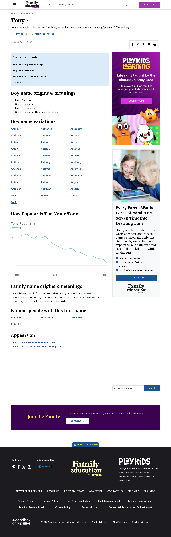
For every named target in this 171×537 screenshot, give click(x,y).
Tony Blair (16, 317)
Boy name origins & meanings (28, 64)
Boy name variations (23, 70)
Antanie (15, 155)
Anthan (74, 155)
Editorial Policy (49, 501)
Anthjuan (46, 188)
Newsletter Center (29, 491)
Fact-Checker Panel (109, 501)
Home (14, 13)
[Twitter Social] (24, 467)
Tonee (44, 195)
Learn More (135, 277)
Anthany (16, 175)
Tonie (14, 202)
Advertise (95, 491)
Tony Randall (76, 317)
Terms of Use (89, 507)
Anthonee (46, 128)
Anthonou (76, 175)
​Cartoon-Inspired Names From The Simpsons (38, 346)
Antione (15, 182)
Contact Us (115, 491)
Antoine (15, 142)
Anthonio (46, 135)
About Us (53, 491)
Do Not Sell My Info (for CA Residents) (130, 507)
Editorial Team (74, 491)
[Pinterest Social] (13, 467)
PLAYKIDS (149, 491)
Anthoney (76, 128)
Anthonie (16, 135)
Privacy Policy (25, 501)
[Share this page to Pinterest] (138, 44)
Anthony (16, 128)
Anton (44, 142)
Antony (15, 148)
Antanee (75, 148)
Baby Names (26, 13)
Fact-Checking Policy (78, 501)
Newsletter (150, 4)
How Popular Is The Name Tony (29, 76)
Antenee (45, 155)
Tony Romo (17, 324)
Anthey (15, 162)
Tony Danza (47, 317)
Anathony (76, 162)
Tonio (14, 195)
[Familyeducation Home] (86, 468)
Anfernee (75, 168)
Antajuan (16, 188)
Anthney (45, 162)
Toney (73, 195)
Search (152, 388)
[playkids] (136, 98)
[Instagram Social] (29, 467)
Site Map (133, 491)
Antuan (74, 188)
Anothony (16, 168)
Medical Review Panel (31, 507)
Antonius (75, 135)
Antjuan (74, 182)
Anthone (46, 175)
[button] (28, 20)
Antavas (45, 168)
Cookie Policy (62, 507)
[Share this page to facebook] (132, 44)
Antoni (74, 142)
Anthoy (45, 182)
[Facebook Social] (18, 467)
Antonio (45, 148)
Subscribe (76, 420)
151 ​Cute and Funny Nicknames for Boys (35, 342)
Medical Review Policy (140, 501)
